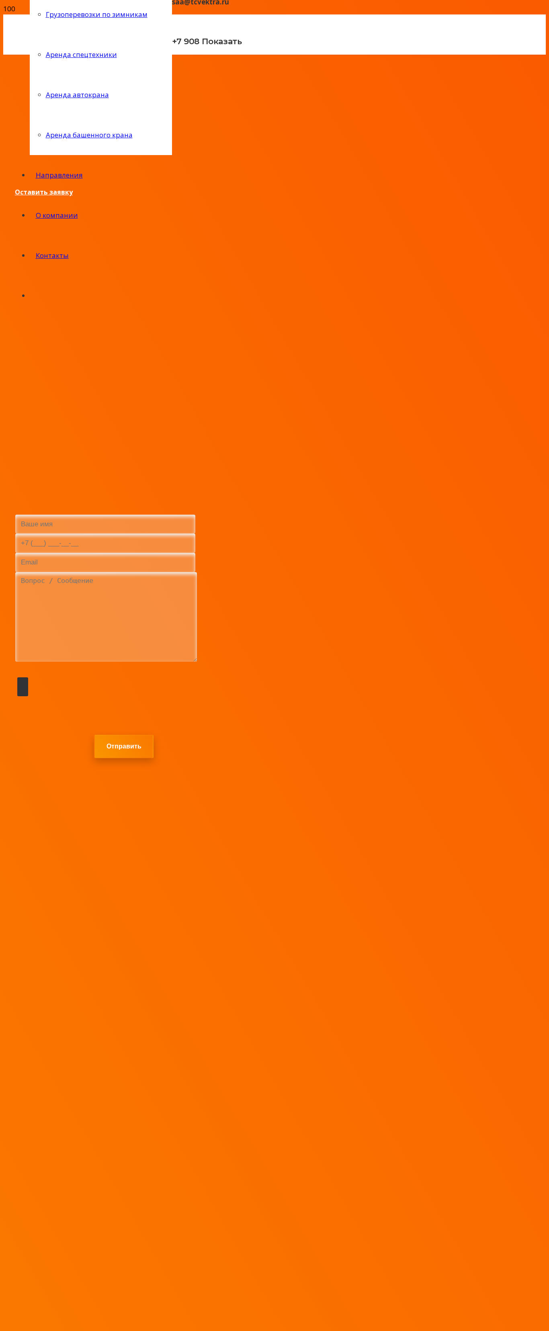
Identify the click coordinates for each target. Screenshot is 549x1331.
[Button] (179, 67)
